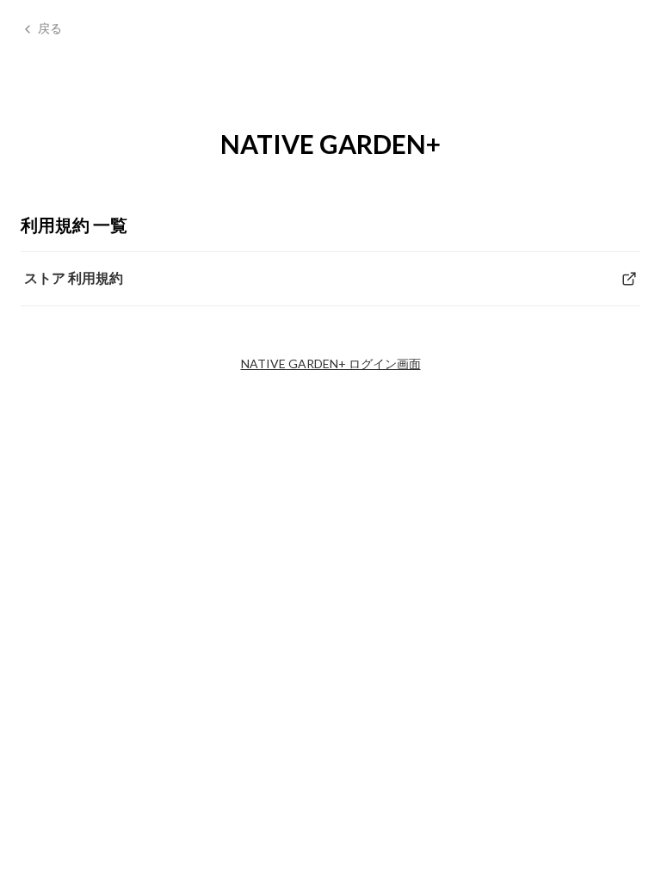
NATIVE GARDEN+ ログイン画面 (331, 363)
